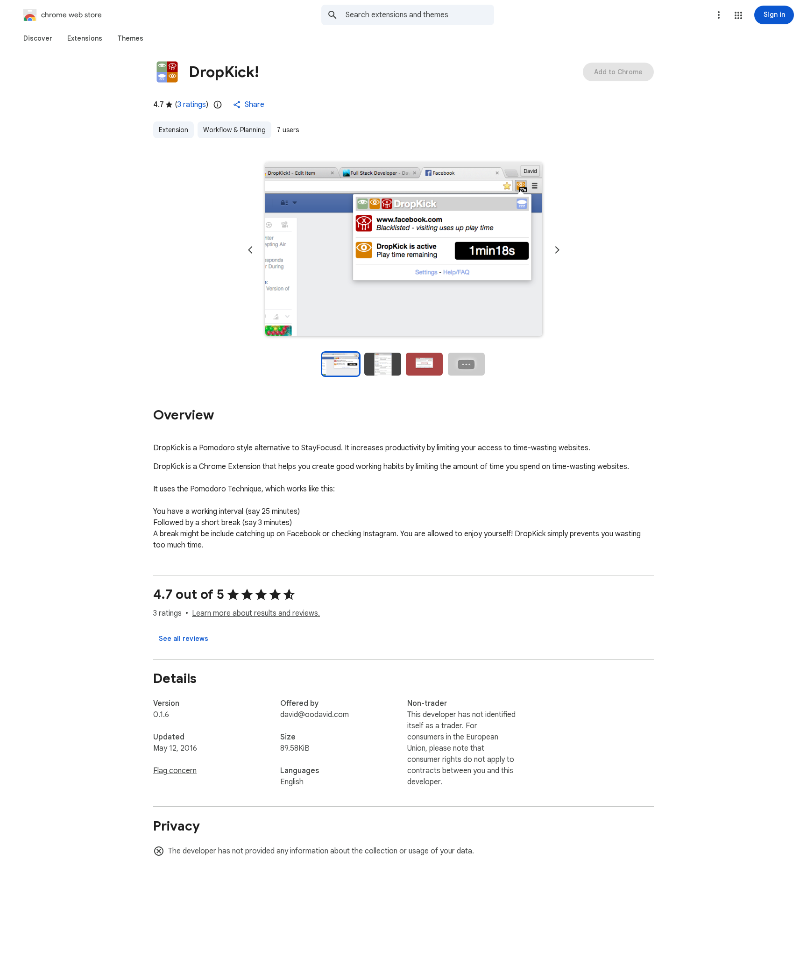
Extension (173, 130)
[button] (738, 15)
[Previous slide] (250, 250)
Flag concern (175, 770)
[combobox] (420, 15)
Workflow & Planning (234, 130)
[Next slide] (557, 250)
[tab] (38, 38)
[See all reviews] (183, 638)
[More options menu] (718, 15)
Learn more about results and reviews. (256, 613)
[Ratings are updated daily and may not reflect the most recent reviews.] (217, 104)
